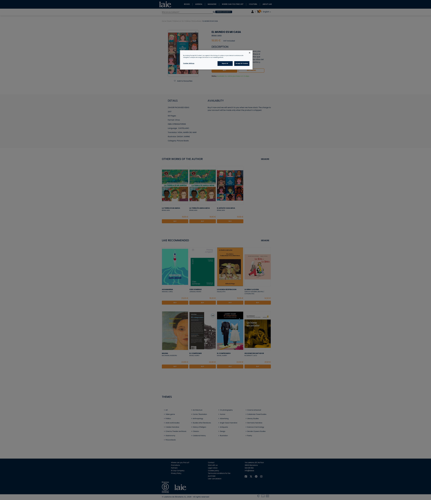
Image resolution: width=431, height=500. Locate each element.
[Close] (249, 52)
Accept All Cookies (242, 63)
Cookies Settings (188, 63)
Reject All (225, 63)
